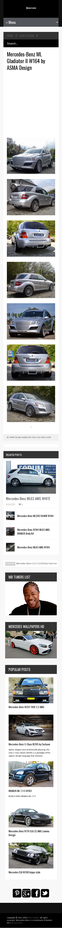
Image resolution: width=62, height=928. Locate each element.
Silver (43, 437)
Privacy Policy (17, 923)
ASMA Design (26, 36)
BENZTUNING (33, 918)
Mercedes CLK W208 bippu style (24, 872)
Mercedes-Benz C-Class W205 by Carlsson (29, 744)
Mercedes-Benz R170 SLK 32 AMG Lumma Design (29, 833)
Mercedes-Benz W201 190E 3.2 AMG (26, 707)
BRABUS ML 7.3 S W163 (20, 791)
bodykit (25, 437)
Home (10, 36)
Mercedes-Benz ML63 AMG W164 (33, 547)
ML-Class (32, 437)
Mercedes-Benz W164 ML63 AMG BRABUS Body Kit (33, 531)
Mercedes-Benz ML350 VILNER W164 (35, 516)
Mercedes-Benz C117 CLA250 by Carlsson (36, 563)
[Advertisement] (31, 104)
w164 (48, 437)
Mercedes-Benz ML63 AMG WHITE (28, 498)
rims (38, 437)
